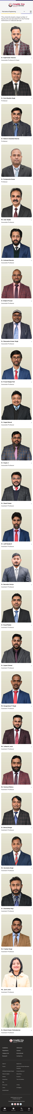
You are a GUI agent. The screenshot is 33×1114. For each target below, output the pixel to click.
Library (3, 1087)
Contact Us (19, 1056)
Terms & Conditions (20, 1079)
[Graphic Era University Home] (16, 5)
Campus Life (5, 1053)
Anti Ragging (18, 1087)
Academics (5, 1047)
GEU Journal (4, 1084)
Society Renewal (5, 1090)
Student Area (18, 1063)
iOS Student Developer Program (8, 1071)
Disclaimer (18, 1076)
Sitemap (3, 1076)
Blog (3, 1082)
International (19, 1053)
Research (4, 1056)
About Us (4, 1063)
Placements (5, 1050)
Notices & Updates (5, 1073)
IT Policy (18, 1084)
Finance (3, 1066)
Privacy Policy (4, 1079)
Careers (18, 1050)
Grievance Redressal (20, 1071)
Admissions (19, 1047)
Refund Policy (19, 1073)
